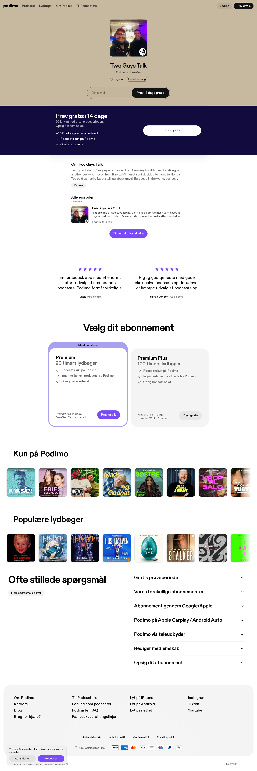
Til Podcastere (86, 6)
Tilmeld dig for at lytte (128, 233)
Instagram (196, 697)
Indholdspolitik (117, 737)
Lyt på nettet (141, 710)
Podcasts (28, 6)
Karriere (21, 704)
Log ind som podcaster (92, 704)
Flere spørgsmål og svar (26, 593)
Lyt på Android (142, 704)
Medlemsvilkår (141, 737)
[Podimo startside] (10, 5)
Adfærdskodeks (92, 737)
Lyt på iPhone (141, 697)
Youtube (195, 710)
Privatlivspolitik (165, 737)
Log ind (224, 6)
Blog (18, 710)
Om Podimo (64, 6)
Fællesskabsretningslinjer (94, 716)
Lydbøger (46, 6)
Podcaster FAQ (85, 710)
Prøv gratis (244, 6)
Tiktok (193, 704)
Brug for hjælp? (27, 716)
